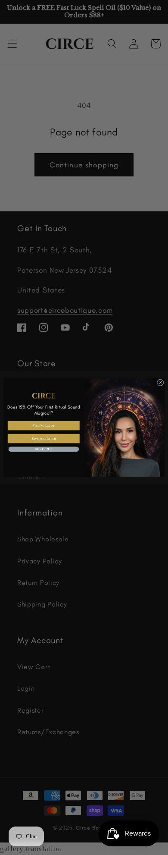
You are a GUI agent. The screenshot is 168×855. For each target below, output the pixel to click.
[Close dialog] (160, 383)
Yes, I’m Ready (44, 425)
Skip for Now (44, 449)
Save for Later (43, 438)
